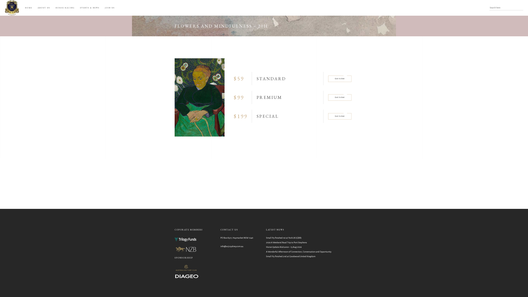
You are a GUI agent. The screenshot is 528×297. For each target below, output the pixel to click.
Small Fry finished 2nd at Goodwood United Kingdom (290, 256)
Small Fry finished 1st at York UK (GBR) (284, 238)
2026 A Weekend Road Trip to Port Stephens (286, 242)
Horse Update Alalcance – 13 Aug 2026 (284, 247)
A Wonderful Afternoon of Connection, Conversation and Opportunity (298, 252)
